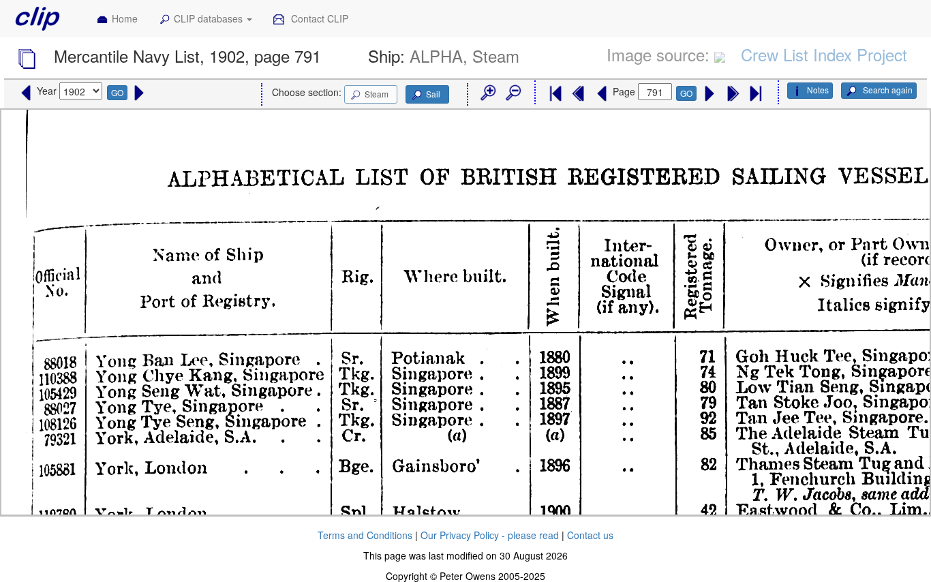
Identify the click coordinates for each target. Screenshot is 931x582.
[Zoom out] (512, 93)
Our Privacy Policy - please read (490, 535)
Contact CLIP (318, 18)
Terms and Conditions (365, 535)
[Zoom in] (487, 93)
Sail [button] (433, 93)
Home (125, 18)
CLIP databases (209, 18)
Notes (818, 89)
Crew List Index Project (824, 54)
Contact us (590, 535)
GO (117, 92)
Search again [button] (887, 89)
